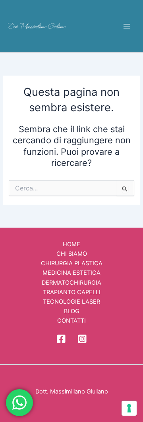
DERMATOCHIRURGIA (71, 282)
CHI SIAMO (71, 253)
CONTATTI (71, 320)
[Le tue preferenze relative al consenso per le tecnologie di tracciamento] (129, 408)
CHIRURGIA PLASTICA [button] (71, 263)
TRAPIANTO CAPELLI (71, 292)
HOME (71, 244)
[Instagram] (82, 338)
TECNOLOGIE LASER (71, 301)
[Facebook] (61, 338)
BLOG (71, 311)
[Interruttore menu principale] (126, 26)
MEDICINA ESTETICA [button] (71, 272)
